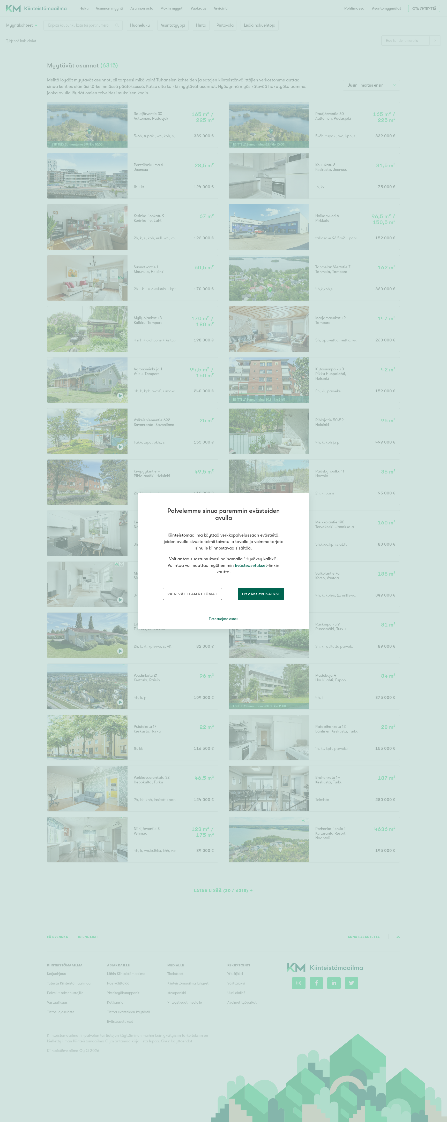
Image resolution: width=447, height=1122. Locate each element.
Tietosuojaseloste (222, 619)
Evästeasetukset (251, 565)
